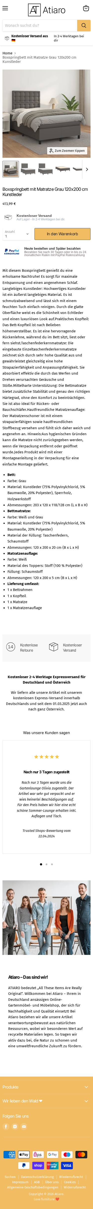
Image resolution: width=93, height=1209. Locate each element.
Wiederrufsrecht (71, 1177)
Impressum (20, 1182)
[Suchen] (84, 25)
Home (7, 53)
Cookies (70, 1182)
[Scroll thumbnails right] (86, 169)
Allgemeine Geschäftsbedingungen (32, 1187)
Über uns (52, 1182)
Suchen (10, 1177)
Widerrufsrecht (75, 1187)
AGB (37, 1182)
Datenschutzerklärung (37, 1177)
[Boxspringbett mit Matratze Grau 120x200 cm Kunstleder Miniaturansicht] (11, 169)
